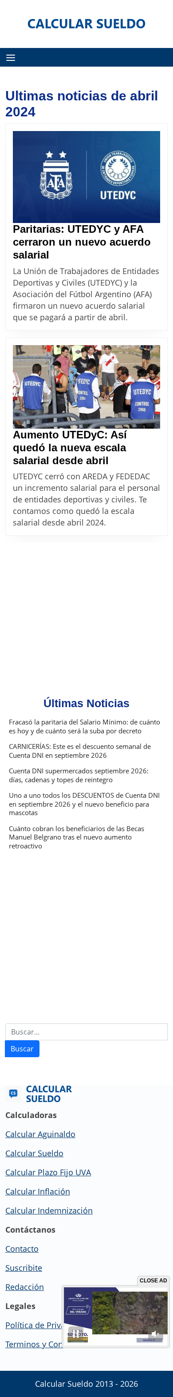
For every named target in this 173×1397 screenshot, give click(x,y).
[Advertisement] (86, 609)
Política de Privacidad (45, 1325)
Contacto (22, 1248)
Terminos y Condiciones (49, 1344)
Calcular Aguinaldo (40, 1134)
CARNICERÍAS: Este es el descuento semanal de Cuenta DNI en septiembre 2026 (80, 751)
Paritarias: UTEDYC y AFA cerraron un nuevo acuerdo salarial (82, 242)
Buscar (22, 1049)
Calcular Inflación (37, 1191)
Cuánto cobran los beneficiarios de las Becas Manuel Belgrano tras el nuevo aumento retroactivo (76, 837)
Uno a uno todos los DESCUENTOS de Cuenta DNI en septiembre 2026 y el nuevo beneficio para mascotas (84, 804)
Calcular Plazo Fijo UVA (48, 1172)
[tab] (10, 57)
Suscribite (23, 1267)
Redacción (24, 1287)
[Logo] (87, 23)
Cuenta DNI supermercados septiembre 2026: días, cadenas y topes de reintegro (79, 775)
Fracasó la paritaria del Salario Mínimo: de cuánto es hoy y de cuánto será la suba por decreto (84, 726)
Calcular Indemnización (49, 1210)
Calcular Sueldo (34, 1153)
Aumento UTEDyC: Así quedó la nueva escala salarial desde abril (70, 447)
